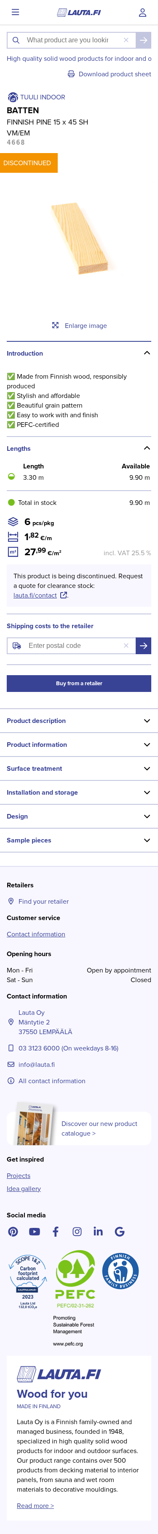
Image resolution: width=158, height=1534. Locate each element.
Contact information (36, 934)
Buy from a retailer (79, 683)
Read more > (35, 1506)
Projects (18, 1175)
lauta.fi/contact (35, 595)
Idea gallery (24, 1188)
